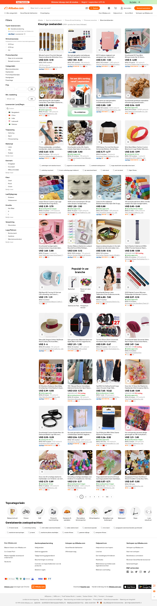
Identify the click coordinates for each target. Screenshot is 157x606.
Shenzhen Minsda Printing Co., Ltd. (50, 67)
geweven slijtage (84, 532)
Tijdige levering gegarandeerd (45, 555)
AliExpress (48, 596)
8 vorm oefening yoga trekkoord (68, 170)
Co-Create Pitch (9, 551)
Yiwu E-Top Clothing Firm (133, 352)
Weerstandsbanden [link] (106, 20)
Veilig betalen (39, 547)
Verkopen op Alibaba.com (134, 547)
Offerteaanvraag (70, 551)
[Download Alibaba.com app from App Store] (129, 587)
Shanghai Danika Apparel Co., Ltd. (50, 212)
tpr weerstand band (91, 170)
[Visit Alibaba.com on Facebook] (127, 571)
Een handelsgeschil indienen (105, 555)
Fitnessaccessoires (90, 20)
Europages (109, 596)
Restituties (99, 560)
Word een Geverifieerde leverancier (138, 560)
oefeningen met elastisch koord (51, 165)
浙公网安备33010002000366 (113, 603)
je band (32, 532)
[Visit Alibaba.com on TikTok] (149, 571)
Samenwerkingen (132, 564)
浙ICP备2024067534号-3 (133, 603)
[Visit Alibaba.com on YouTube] (145, 571)
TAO (95, 596)
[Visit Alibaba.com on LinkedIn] (132, 571)
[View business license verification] (98, 603)
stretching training (30, 528)
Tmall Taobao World (68, 596)
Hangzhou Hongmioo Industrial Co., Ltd (80, 64)
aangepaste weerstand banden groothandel (129, 528)
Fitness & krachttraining (73, 20)
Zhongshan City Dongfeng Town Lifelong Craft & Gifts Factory (137, 303)
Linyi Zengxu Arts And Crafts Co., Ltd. (51, 349)
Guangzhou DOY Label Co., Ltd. (135, 158)
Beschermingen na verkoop (44, 560)
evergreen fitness (101, 532)
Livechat (99, 551)
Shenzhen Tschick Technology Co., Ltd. (108, 349)
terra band (106, 528)
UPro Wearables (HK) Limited (77, 349)
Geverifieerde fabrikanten (73, 547)
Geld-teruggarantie (41, 551)
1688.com (56, 596)
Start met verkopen (132, 551)
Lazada (78, 596)
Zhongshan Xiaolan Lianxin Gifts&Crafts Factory (108, 255)
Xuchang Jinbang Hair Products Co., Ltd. (137, 64)
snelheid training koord (98, 165)
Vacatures (7, 561)
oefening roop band (47, 170)
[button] (86, 8)
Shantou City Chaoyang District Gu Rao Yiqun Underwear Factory (108, 301)
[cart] (115, 8)
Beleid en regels (40, 570)
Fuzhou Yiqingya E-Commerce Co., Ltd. (108, 397)
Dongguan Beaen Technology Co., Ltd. (137, 259)
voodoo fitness (68, 532)
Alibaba (40, 20)
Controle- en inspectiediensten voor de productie (48, 565)
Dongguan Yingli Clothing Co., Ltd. (107, 156)
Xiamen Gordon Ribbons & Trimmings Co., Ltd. (80, 255)
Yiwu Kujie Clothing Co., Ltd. (48, 113)
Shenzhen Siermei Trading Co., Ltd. (79, 212)
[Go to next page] (111, 497)
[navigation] (20, 259)
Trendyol (101, 596)
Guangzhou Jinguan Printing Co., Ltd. (108, 110)
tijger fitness (133, 170)
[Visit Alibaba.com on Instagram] (140, 571)
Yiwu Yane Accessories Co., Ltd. (49, 397)
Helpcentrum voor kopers (104, 547)
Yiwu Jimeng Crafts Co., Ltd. (134, 212)
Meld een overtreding (103, 570)
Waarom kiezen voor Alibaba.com (15, 547)
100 (107, 497)
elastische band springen (16, 532)
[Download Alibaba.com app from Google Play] (145, 587)
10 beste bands (13, 528)
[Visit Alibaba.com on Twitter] (136, 571)
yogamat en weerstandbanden (76, 165)
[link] (154, 585)
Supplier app (85, 587)
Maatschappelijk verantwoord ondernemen (14, 556)
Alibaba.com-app (115, 587)
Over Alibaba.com (10, 543)
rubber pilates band (72, 528)
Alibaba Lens (8, 587)
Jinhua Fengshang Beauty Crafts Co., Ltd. (51, 301)
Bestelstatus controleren (134, 555)
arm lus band (119, 170)
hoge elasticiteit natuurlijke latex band (122, 165)
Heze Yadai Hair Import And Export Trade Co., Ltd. (51, 255)
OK (32, 89)
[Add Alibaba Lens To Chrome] (38, 587)
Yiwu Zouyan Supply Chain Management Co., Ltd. (80, 158)
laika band (106, 170)
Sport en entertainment (54, 20)
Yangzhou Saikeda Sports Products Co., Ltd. (51, 156)
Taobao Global (87, 596)
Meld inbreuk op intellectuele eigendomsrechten (105, 565)
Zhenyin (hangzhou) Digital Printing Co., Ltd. (108, 64)
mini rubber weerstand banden (51, 528)
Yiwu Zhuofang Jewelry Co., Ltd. (106, 212)
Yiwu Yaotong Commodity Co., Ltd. (136, 111)
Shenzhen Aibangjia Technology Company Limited (80, 399)
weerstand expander (90, 528)
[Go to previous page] (77, 497)
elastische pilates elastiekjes (49, 532)
